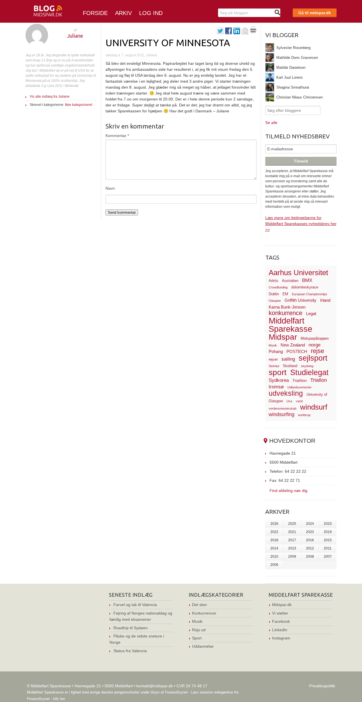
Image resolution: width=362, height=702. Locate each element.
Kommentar (117, 135)
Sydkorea (279, 380)
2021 (292, 532)
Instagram (281, 638)
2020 (310, 532)
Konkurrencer (204, 613)
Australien (290, 281)
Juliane (75, 35)
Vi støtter (280, 613)
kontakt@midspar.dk (154, 686)
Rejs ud (199, 630)
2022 (274, 532)
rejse (317, 350)
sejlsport (313, 358)
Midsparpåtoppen (315, 338)
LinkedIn (279, 630)
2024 (310, 524)
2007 (328, 556)
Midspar (283, 337)
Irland (325, 300)
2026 (274, 524)
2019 (328, 532)
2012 (310, 548)
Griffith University (300, 300)
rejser (273, 359)
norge (314, 345)
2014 (274, 548)
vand (299, 401)
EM (285, 294)
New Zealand (293, 345)
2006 (274, 565)
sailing (288, 359)
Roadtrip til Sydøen (130, 628)
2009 (292, 556)
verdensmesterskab (282, 408)
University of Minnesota (167, 42)
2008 (310, 556)
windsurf (313, 407)
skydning (307, 366)
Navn (110, 188)
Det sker (199, 604)
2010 (274, 556)
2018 (274, 540)
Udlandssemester (299, 387)
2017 (292, 540)
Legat (311, 313)
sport (277, 372)
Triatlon (318, 380)
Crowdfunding (278, 287)
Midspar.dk (282, 604)
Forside (95, 13)
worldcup (304, 415)
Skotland (290, 366)
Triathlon (299, 380)
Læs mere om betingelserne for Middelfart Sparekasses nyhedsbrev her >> (301, 223)
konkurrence (285, 312)
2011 (327, 548)
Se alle (271, 123)
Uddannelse (203, 646)
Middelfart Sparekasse (290, 325)
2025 (292, 524)
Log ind (151, 13)
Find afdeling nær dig (288, 490)
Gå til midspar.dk (314, 12)
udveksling (286, 393)
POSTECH (296, 351)
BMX (307, 280)
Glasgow (275, 300)
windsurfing (281, 414)
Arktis (273, 281)
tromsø (276, 386)
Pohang (276, 351)
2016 (310, 540)
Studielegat (309, 372)
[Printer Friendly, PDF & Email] (253, 31)
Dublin (274, 294)
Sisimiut (274, 366)
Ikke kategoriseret (78, 105)
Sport (197, 638)
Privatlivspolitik (322, 686)
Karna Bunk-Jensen (287, 307)
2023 (328, 524)
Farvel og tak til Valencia (135, 604)
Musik (273, 345)
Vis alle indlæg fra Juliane (50, 97)
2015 (328, 540)
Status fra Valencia (130, 651)
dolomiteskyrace (304, 287)
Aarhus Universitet (298, 272)
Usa (289, 401)
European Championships (309, 294)
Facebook (281, 621)
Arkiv (123, 13)
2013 (292, 548)
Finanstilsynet (176, 692)
